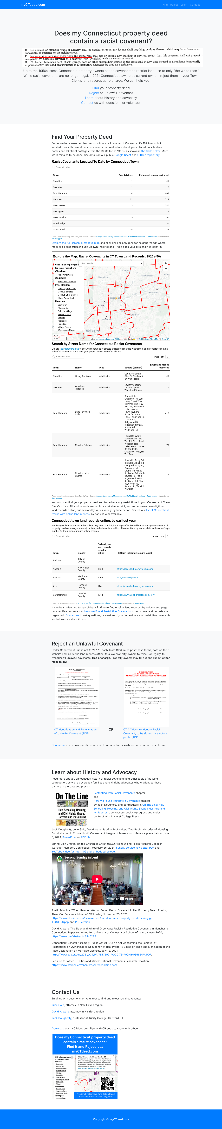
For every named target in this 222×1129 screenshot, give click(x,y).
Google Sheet (122, 155)
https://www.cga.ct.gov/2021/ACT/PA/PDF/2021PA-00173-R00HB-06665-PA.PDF (101, 954)
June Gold (58, 1005)
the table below (150, 151)
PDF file (85, 837)
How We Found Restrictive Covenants (107, 611)
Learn (184, 4)
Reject (174, 4)
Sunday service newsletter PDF (135, 847)
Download (58, 1028)
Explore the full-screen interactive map (76, 242)
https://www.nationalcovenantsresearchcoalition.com (84, 965)
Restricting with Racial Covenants (114, 793)
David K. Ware (60, 1011)
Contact (195, 4)
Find (165, 4)
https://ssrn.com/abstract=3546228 (74, 936)
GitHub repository (148, 155)
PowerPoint (69, 837)
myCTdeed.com (33, 5)
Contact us (72, 615)
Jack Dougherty (61, 1018)
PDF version (82, 922)
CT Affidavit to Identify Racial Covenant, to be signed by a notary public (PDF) (145, 733)
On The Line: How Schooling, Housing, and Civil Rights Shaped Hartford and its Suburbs (129, 808)
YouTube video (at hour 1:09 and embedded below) (83, 851)
